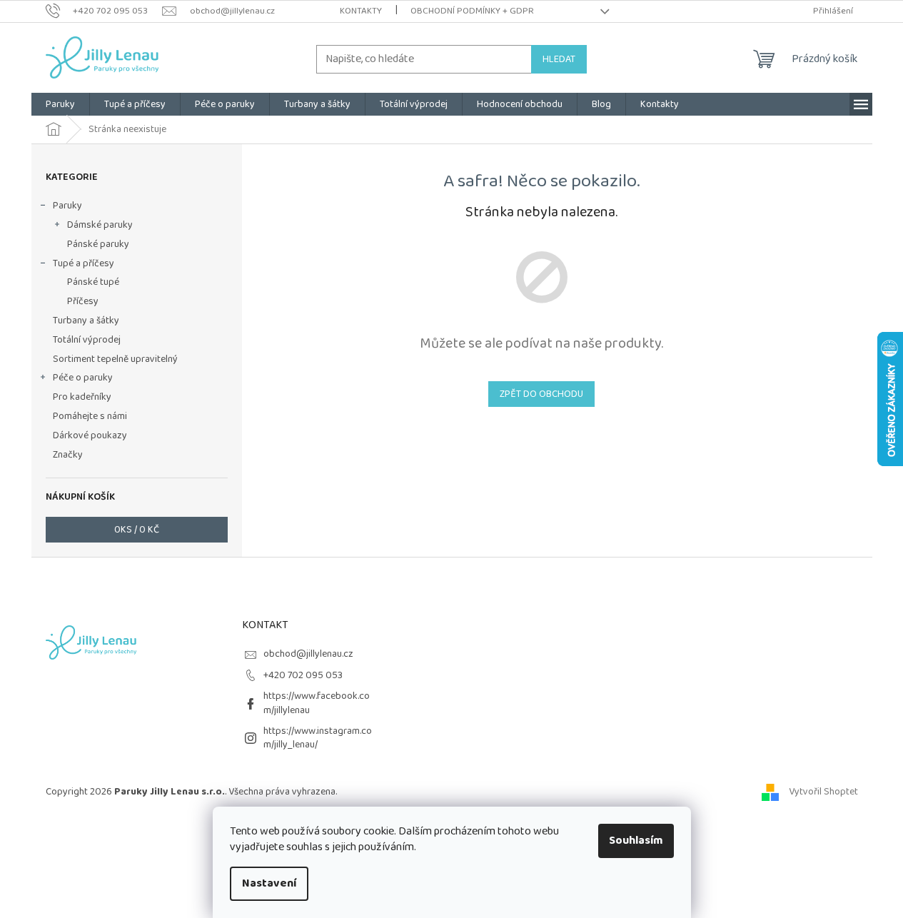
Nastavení (269, 883)
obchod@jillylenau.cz (308, 654)
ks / (136, 530)
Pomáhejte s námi (90, 416)
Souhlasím (636, 840)
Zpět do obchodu (541, 394)
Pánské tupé (93, 282)
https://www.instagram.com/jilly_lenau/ (317, 737)
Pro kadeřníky (82, 397)
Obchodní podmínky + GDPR (472, 11)
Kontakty (361, 11)
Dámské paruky (100, 225)
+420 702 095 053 (303, 675)
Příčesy (83, 301)
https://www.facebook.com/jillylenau (316, 702)
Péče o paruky (83, 377)
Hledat (559, 59)
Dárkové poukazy (90, 435)
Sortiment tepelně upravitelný (115, 359)
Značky (68, 455)
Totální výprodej (87, 340)
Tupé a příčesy (83, 263)
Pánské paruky (98, 244)
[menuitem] (60, 104)
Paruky (67, 205)
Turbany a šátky (86, 320)
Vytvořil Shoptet (823, 792)
